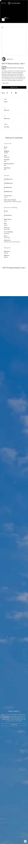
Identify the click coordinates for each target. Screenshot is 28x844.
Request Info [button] (14, 87)
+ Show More (5, 83)
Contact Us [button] (14, 724)
